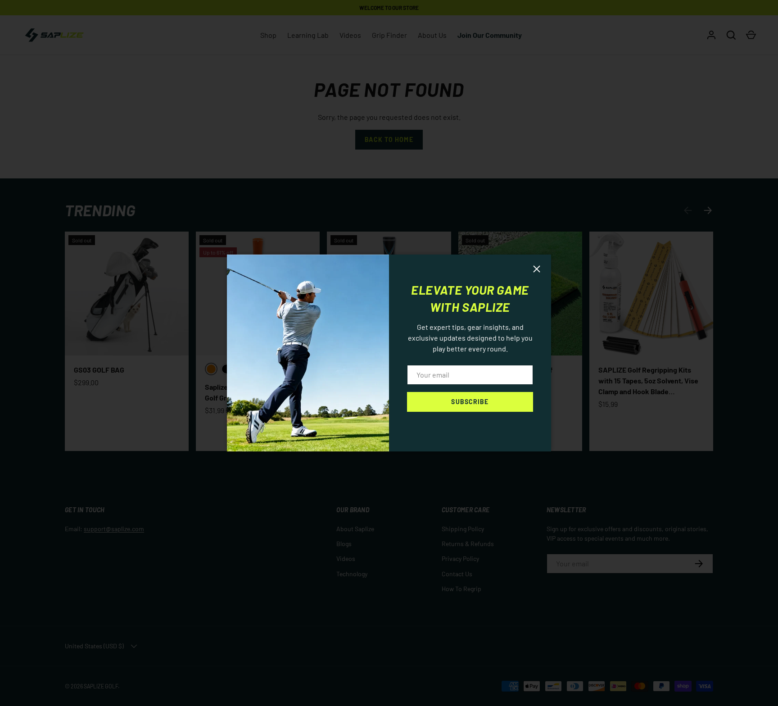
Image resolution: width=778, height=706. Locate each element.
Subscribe (470, 401)
